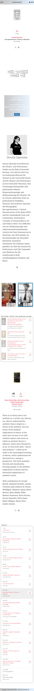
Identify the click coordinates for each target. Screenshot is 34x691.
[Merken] (15, 47)
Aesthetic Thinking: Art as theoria (12, 642)
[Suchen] (2, 2)
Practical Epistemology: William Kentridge (11, 603)
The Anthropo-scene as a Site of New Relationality (16, 355)
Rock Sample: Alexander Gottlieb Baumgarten (12, 540)
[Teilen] (18, 47)
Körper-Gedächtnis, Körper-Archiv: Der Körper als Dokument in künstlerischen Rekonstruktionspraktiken (16, 322)
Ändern (17, 114)
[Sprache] (31, 2)
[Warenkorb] (32, 2)
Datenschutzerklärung (23, 689)
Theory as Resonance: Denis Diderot (13, 549)
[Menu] (1, 2)
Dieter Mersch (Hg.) (11, 400)
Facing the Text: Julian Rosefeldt (11, 623)
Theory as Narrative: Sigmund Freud (13, 558)
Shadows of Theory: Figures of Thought (11, 652)
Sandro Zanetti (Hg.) (17, 402)
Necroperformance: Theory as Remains (11, 593)
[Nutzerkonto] (29, 2)
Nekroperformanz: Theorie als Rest (15, 333)
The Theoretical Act (8, 583)
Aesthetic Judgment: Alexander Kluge (11, 633)
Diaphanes (17, 2)
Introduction (6, 530)
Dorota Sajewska (17, 37)
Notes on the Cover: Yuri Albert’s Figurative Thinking (12, 662)
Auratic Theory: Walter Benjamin (12, 566)
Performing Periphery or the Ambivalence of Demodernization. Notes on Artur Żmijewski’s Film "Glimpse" (16, 344)
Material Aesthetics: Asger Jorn (11, 575)
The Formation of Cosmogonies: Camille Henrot (12, 614)
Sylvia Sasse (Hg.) (23, 400)
